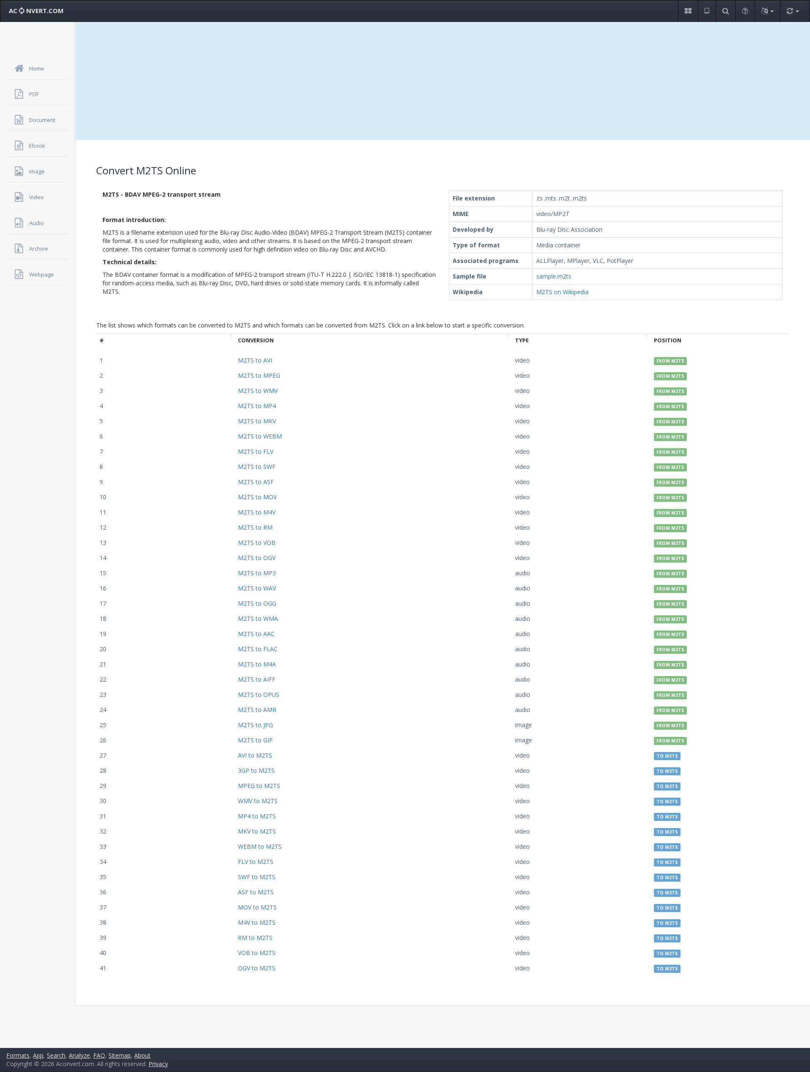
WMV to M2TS (258, 801)
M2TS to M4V (256, 512)
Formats (18, 1055)
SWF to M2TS (256, 877)
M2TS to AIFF (256, 679)
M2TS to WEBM (260, 436)
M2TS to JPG (255, 725)
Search (56, 1055)
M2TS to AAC (256, 634)
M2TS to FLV (255, 451)
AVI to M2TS (255, 755)
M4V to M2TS (256, 922)
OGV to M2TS (256, 968)
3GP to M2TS (256, 770)
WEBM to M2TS (260, 846)
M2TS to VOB (256, 543)
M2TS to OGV (256, 558)
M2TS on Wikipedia (562, 292)
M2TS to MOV (257, 497)
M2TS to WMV (258, 391)
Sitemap (119, 1055)
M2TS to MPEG (259, 375)
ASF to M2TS (256, 892)
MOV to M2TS (257, 907)
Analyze (79, 1055)
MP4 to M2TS (257, 816)
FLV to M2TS (255, 862)
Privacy (158, 1064)
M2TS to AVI (255, 360)
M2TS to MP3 (257, 573)
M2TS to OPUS (258, 694)
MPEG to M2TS (259, 786)
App (38, 1055)
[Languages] (767, 11)
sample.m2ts (553, 276)
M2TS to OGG (257, 603)
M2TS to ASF (256, 482)
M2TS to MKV (257, 421)
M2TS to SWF (256, 467)
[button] (688, 11)
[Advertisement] (442, 81)
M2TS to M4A (257, 664)
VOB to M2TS (256, 953)
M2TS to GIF (255, 740)
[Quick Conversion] (792, 11)
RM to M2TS (255, 938)
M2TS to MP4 (257, 406)
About (142, 1055)
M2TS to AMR (257, 710)
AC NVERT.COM (36, 10)
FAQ (99, 1055)
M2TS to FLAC (258, 649)
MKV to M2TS (257, 831)
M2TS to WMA (258, 619)
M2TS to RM (255, 527)
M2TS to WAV (257, 588)
